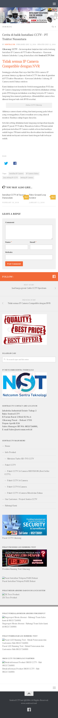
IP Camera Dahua (32, 173)
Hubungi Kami (11, 505)
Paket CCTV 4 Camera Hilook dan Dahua (25, 493)
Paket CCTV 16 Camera (17, 480)
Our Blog (7, 26)
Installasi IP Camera (16, 173)
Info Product (10, 452)
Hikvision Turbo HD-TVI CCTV (20, 458)
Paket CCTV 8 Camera (17, 486)
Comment (9, 222)
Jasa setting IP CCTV (10, 177)
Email (33, 242)
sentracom (10, 44)
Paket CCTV (10, 465)
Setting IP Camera (27, 177)
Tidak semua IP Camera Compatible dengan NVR (21, 63)
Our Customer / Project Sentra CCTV (21, 499)
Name (8, 242)
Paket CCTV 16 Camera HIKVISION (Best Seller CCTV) (26, 473)
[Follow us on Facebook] (54, 276)
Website (8, 252)
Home (7, 446)
